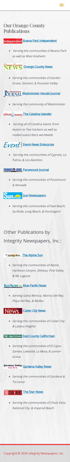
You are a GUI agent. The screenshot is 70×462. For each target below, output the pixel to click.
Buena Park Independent (39, 41)
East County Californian (39, 336)
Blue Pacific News (34, 285)
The (25, 114)
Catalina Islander (40, 114)
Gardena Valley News (37, 366)
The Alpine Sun (32, 255)
